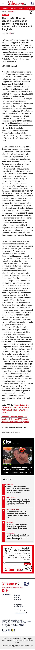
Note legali (9, 640)
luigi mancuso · (10, 427)
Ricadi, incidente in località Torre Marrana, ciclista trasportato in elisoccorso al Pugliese (18, 537)
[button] (31, 12)
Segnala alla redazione (15, 638)
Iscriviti (28, 564)
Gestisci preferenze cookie (21, 640)
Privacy (25, 638)
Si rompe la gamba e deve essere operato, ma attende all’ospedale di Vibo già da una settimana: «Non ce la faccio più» (18, 502)
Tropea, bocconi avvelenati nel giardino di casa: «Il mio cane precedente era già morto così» (17, 526)
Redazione (6, 638)
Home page (4, 11)
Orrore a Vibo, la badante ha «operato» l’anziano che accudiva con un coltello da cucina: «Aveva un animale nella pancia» (19, 489)
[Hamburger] (2, 3)
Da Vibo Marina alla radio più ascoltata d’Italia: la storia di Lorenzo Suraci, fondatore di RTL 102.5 (18, 514)
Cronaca (11, 11)
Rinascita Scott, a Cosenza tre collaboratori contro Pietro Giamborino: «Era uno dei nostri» (15, 408)
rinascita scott (22, 427)
